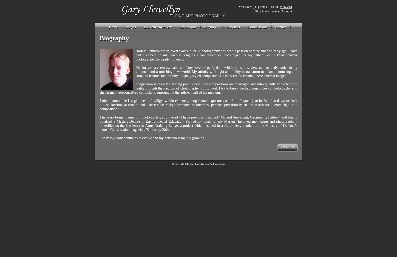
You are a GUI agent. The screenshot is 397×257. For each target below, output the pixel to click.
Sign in (259, 11)
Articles (287, 147)
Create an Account (280, 11)
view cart (286, 7)
